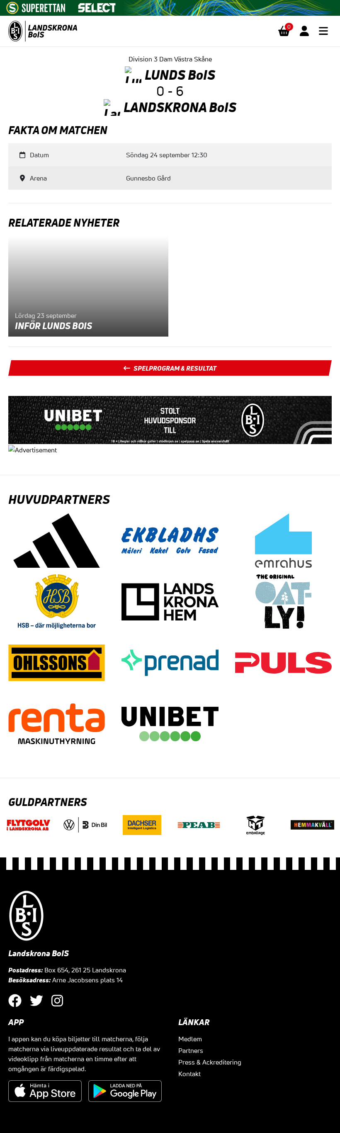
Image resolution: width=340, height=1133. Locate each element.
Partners (190, 1050)
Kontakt (189, 1074)
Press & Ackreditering (209, 1062)
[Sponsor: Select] (97, 6)
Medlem (190, 1039)
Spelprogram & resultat (175, 368)
